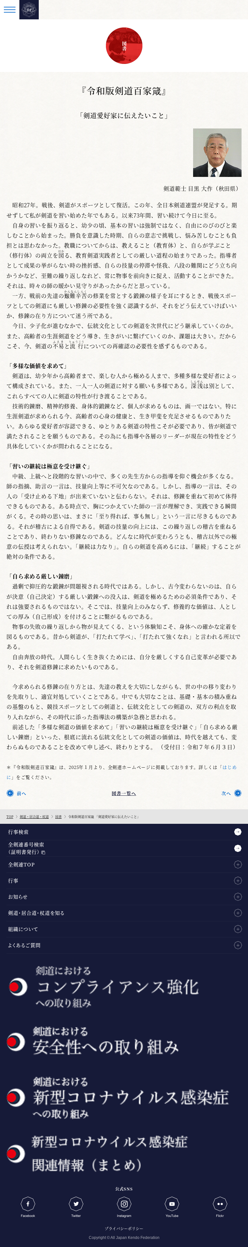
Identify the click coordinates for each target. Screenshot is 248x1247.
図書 (58, 816)
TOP (9, 816)
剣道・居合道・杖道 (34, 816)
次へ (226, 793)
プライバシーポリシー (124, 1228)
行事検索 (18, 831)
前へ (21, 793)
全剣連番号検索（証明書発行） (26, 848)
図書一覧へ (124, 793)
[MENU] (9, 9)
